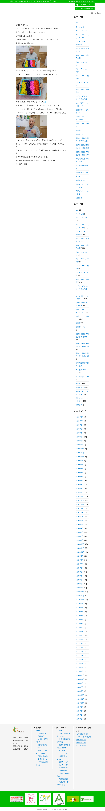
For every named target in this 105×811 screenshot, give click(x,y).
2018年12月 (80, 703)
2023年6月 (79, 568)
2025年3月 (79, 484)
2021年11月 (80, 635)
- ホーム (60, 730)
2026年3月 (79, 437)
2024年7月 (79, 516)
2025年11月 (80, 453)
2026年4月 (79, 433)
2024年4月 (79, 528)
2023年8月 (79, 560)
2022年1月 (79, 627)
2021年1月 (79, 671)
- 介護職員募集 (42, 756)
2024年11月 (80, 500)
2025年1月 (79, 492)
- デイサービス (63, 750)
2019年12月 (80, 695)
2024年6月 (79, 520)
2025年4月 (79, 480)
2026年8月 (79, 417)
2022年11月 (80, 596)
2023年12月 (80, 544)
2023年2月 (79, 584)
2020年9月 (79, 683)
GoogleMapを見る (86, 8)
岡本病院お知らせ (82, 172)
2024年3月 (79, 532)
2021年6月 (79, 655)
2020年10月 (80, 679)
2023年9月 (79, 556)
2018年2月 (79, 715)
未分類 (78, 176)
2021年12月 (80, 631)
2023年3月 (79, 580)
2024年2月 (79, 536)
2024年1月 (79, 540)
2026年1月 (79, 445)
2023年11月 (80, 548)
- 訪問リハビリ (63, 762)
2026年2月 (79, 441)
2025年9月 (79, 461)
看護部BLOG (80, 180)
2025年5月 (79, 477)
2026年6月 (79, 425)
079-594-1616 (84, 5)
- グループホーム (63, 753)
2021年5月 (79, 659)
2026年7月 (79, 421)
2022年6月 (79, 616)
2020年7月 (79, 687)
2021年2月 (79, 667)
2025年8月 (79, 465)
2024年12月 (80, 496)
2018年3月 (79, 711)
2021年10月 (80, 639)
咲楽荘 (78, 130)
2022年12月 (80, 592)
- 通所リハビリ (63, 765)
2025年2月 (79, 488)
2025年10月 (80, 457)
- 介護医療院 (62, 770)
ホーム (38, 730)
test (77, 23)
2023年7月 (79, 564)
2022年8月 (79, 608)
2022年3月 (79, 623)
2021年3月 (79, 663)
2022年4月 (79, 620)
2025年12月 (80, 449)
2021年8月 (79, 647)
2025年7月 (79, 469)
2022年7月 (79, 612)
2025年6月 (79, 473)
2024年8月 (79, 512)
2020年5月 (79, 691)
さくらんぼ (80, 27)
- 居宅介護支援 (63, 768)
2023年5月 (79, 572)
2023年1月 (79, 588)
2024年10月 (80, 504)
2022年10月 (80, 600)
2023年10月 (80, 552)
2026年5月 (79, 429)
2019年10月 (80, 699)
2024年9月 (79, 508)
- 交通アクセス (42, 759)
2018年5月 (79, 707)
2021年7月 (79, 651)
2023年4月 (79, 576)
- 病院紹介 (40, 736)
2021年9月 (79, 643)
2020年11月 (80, 675)
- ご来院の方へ (42, 733)
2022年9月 (79, 604)
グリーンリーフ (81, 31)
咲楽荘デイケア (81, 134)
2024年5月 (79, 524)
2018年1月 (79, 719)
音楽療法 (79, 198)
